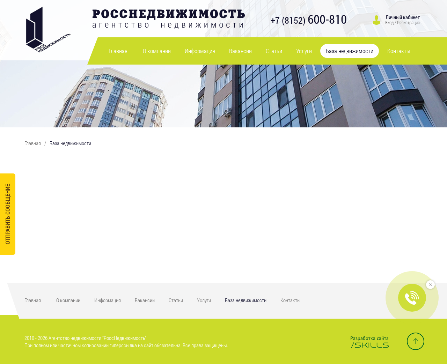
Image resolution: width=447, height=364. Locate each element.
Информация (200, 51)
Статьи (274, 51)
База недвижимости (349, 51)
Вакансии (240, 51)
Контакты (398, 51)
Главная (118, 51)
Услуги (304, 51)
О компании (157, 51)
